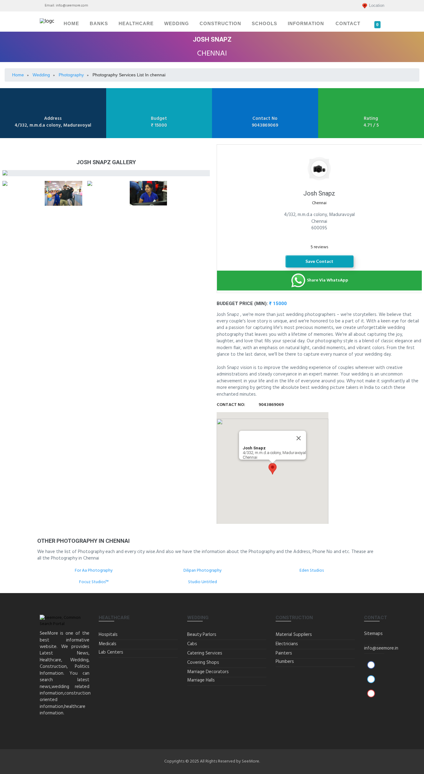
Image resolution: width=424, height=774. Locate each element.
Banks (99, 23)
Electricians (287, 644)
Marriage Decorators (208, 672)
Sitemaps (373, 634)
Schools (264, 23)
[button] (272, 469)
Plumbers (285, 662)
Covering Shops (203, 662)
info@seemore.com (72, 5)
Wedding (176, 23)
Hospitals (108, 635)
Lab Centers (111, 652)
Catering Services (204, 653)
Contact (348, 23)
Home (71, 23)
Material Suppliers (294, 635)
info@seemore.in (381, 648)
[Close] (298, 438)
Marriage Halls (201, 680)
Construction (220, 23)
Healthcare (136, 23)
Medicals (107, 644)
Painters (284, 653)
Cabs (192, 644)
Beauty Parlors (201, 635)
